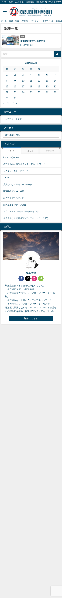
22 (7, 92)
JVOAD (6, 178)
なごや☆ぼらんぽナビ (13, 198)
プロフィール (48, 21)
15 (7, 86)
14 (55, 80)
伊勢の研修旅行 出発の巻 (32, 41)
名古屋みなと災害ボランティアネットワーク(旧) (25, 218)
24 (23, 92)
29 (7, 98)
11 (31, 80)
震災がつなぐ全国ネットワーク (17, 184)
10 (23, 80)
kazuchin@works (11, 157)
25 (31, 92)
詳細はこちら (31, 318)
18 (31, 86)
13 (47, 80)
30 (15, 98)
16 (15, 86)
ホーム (4, 21)
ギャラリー (35, 21)
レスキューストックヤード (15, 171)
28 (55, 92)
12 (39, 80)
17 (23, 86)
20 (47, 86)
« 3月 (6, 103)
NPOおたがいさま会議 (13, 191)
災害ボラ (25, 21)
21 (55, 86)
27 (47, 92)
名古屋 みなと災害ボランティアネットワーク (24, 164)
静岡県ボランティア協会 (14, 205)
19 (39, 86)
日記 (11, 21)
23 (15, 92)
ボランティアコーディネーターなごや (20, 211)
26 (39, 92)
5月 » (14, 103)
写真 (17, 21)
